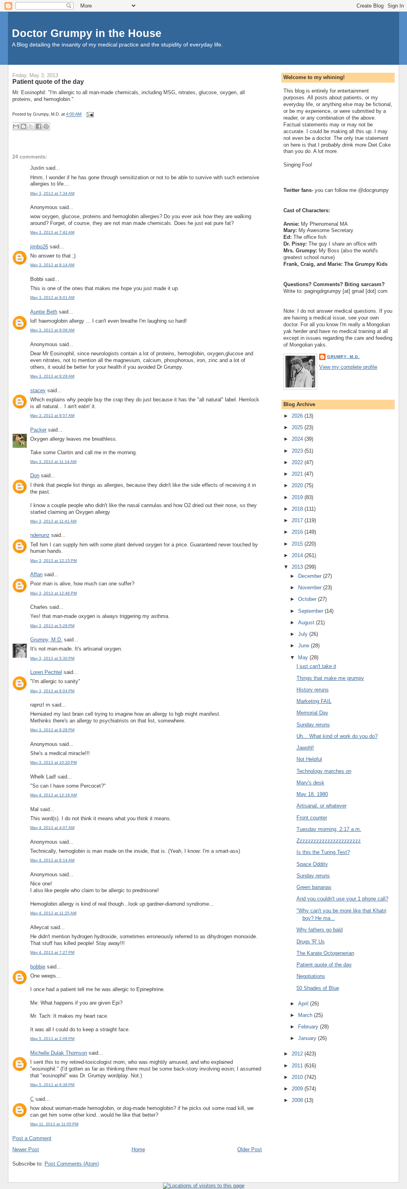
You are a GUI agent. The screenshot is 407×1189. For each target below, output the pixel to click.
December (310, 576)
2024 (298, 439)
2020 (298, 485)
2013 (298, 567)
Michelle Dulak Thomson (58, 1053)
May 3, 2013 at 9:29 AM (52, 376)
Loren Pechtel (46, 672)
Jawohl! (305, 748)
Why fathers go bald (320, 930)
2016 (298, 532)
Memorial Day (312, 713)
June (304, 646)
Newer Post (25, 1149)
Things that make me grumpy (330, 678)
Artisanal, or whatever (322, 806)
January (308, 1038)
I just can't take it (316, 666)
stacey (38, 390)
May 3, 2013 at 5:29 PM (52, 626)
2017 (298, 520)
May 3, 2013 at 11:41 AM (53, 521)
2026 (298, 416)
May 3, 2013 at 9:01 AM (52, 297)
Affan (36, 574)
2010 (298, 1077)
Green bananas (314, 887)
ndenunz (40, 535)
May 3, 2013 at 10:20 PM (53, 762)
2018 (298, 509)
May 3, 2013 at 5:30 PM (52, 658)
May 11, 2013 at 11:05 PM (54, 1124)
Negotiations (311, 976)
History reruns (313, 690)
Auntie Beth (43, 312)
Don (34, 475)
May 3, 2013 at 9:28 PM (52, 730)
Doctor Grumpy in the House (86, 33)
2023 (298, 451)
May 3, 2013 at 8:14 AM (52, 265)
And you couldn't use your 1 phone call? (342, 899)
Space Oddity (312, 864)
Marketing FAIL (314, 701)
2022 (298, 462)
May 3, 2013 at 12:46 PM (53, 593)
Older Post (249, 1149)
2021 (298, 474)
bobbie (37, 967)
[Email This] (16, 126)
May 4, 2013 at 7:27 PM (52, 952)
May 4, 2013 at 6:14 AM (52, 860)
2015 (298, 544)
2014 (298, 555)
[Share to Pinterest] (46, 126)
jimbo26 (39, 247)
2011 (298, 1066)
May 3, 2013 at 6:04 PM (52, 691)
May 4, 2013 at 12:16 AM (53, 795)
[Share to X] (31, 126)
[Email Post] (89, 114)
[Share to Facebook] (39, 126)
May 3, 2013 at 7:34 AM (52, 193)
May (304, 657)
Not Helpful (309, 759)
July (303, 634)
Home (138, 1149)
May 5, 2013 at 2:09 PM (52, 1038)
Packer (38, 430)
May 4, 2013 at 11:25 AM (53, 913)
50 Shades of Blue (318, 988)
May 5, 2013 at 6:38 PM (52, 1084)
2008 (298, 1100)
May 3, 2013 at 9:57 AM (52, 415)
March (306, 1015)
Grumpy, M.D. (46, 640)
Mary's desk (310, 783)
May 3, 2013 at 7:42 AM (52, 232)
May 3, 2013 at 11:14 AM (53, 461)
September (311, 611)
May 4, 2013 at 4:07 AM (52, 827)
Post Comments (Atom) (72, 1164)
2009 (298, 1089)
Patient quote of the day (48, 81)
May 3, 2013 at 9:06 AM (52, 330)
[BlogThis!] (23, 126)
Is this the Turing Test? (323, 852)
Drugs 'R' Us (311, 942)
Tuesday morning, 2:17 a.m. (329, 829)
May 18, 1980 (312, 794)
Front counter (312, 818)
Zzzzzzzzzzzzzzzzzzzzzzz (329, 841)
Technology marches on (324, 771)
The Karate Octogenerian (325, 953)
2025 (298, 427)
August (307, 622)
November (310, 588)
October (308, 599)
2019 (298, 497)
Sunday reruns (313, 725)
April (304, 1004)
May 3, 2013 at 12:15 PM (53, 560)
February (309, 1027)
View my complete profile (348, 367)
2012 (298, 1054)
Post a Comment (31, 1138)
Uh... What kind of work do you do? (337, 736)
